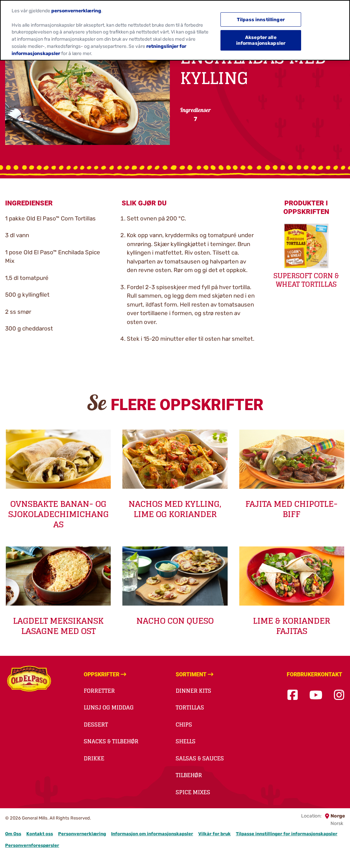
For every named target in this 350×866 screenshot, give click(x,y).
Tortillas (190, 707)
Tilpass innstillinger (261, 19)
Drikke (94, 758)
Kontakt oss (39, 833)
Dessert (96, 724)
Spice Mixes (193, 792)
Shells (186, 741)
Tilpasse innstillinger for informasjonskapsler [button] (286, 833)
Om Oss (13, 833)
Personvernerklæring (82, 833)
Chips (184, 724)
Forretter (99, 690)
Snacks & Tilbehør (111, 741)
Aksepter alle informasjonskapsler (261, 40)
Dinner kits (193, 690)
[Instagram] (339, 695)
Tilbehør (189, 775)
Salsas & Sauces (200, 758)
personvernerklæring (76, 10)
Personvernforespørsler (32, 845)
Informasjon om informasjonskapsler (152, 833)
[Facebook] (292, 695)
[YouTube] (316, 695)
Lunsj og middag (109, 707)
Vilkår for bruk (214, 833)
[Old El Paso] (29, 680)
